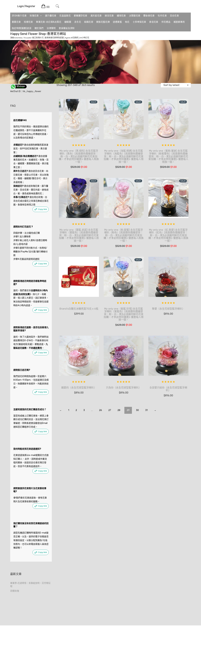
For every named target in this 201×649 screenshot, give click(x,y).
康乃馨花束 (50, 15)
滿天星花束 (96, 15)
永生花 (77, 22)
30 (137, 410)
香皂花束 (153, 22)
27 (109, 410)
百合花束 (174, 15)
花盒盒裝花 (65, 15)
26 (100, 410)
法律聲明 (51, 28)
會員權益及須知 (66, 28)
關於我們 (39, 28)
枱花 (127, 22)
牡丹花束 (162, 15)
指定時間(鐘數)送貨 (21, 28)
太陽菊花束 (134, 15)
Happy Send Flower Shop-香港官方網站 (38, 34)
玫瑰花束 (34, 15)
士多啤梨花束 (139, 22)
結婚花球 (88, 22)
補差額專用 (179, 22)
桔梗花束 (28, 22)
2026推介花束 (19, 15)
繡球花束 (121, 15)
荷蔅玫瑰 (14, 591)
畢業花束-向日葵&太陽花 (48, 22)
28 (118, 410)
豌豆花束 (109, 15)
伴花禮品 (165, 22)
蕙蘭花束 (16, 22)
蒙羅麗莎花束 (80, 15)
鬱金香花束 (149, 15)
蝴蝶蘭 (67, 22)
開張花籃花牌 (103, 22)
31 (146, 410)
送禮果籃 (117, 22)
